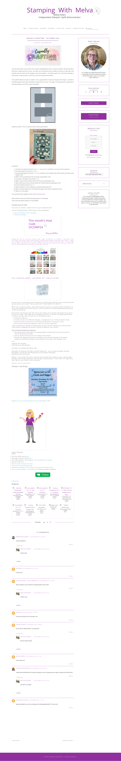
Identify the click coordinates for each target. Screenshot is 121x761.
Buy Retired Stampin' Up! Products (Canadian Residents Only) (32, 467)
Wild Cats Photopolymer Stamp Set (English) (18, 495)
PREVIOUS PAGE (68, 740)
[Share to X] (44, 522)
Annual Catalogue (20, 214)
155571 (41, 511)
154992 (18, 498)
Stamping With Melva (56, 756)
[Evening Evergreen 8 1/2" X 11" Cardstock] (54, 492)
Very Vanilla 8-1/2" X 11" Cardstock (18, 512)
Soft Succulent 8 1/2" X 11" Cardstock (42, 495)
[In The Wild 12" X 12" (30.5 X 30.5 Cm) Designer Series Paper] (66, 494)
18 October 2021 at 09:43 (39, 668)
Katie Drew (20, 656)
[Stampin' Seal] (53, 505)
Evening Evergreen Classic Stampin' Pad (29, 512)
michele (19, 568)
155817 (66, 500)
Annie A (19, 612)
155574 (54, 496)
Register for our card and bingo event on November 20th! (31, 401)
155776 (42, 496)
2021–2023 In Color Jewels (41, 509)
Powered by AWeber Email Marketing (94, 157)
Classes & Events (33, 28)
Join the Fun (60, 28)
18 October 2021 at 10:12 (41, 549)
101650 (18, 513)
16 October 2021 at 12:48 (33, 656)
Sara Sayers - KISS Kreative (27, 580)
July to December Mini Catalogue (25, 213)
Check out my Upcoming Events (22, 465)
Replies (20, 546)
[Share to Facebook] (47, 522)
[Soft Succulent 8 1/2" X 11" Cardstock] (42, 492)
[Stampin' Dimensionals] (65, 507)
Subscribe (94, 115)
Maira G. (74, 756)
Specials (68, 28)
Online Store (41, 194)
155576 (29, 513)
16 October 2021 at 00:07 (38, 536)
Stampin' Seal (53, 507)
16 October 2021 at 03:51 (30, 612)
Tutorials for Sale (78, 28)
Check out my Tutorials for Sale (22, 464)
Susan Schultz (22, 700)
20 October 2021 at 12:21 (36, 700)
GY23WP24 (49, 239)
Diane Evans (21, 624)
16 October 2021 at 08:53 (34, 624)
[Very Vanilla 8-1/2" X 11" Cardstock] (18, 509)
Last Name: (93, 138)
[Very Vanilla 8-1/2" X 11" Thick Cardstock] (30, 492)
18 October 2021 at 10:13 (41, 592)
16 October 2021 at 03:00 (47, 580)
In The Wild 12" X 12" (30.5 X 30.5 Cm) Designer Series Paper (66, 497)
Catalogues (51, 28)
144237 (30, 496)
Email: (94, 142)
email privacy (98, 155)
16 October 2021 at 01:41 (30, 568)
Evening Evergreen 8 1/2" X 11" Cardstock (54, 495)
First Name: (94, 135)
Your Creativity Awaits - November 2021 (25, 469)
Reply (71, 544)
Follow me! (15, 481)
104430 (65, 510)
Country (94, 145)
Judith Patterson (23, 668)
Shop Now (43, 28)
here (27, 456)
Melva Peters (25, 549)
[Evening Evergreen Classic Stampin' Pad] (30, 509)
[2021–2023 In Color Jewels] (41, 507)
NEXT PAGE (16, 740)
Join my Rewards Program (43, 460)
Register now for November (21, 363)
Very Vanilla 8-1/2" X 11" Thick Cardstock (30, 495)
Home (25, 28)
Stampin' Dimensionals (65, 509)
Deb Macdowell (22, 536)
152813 (53, 508)
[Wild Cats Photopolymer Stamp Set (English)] (18, 492)
